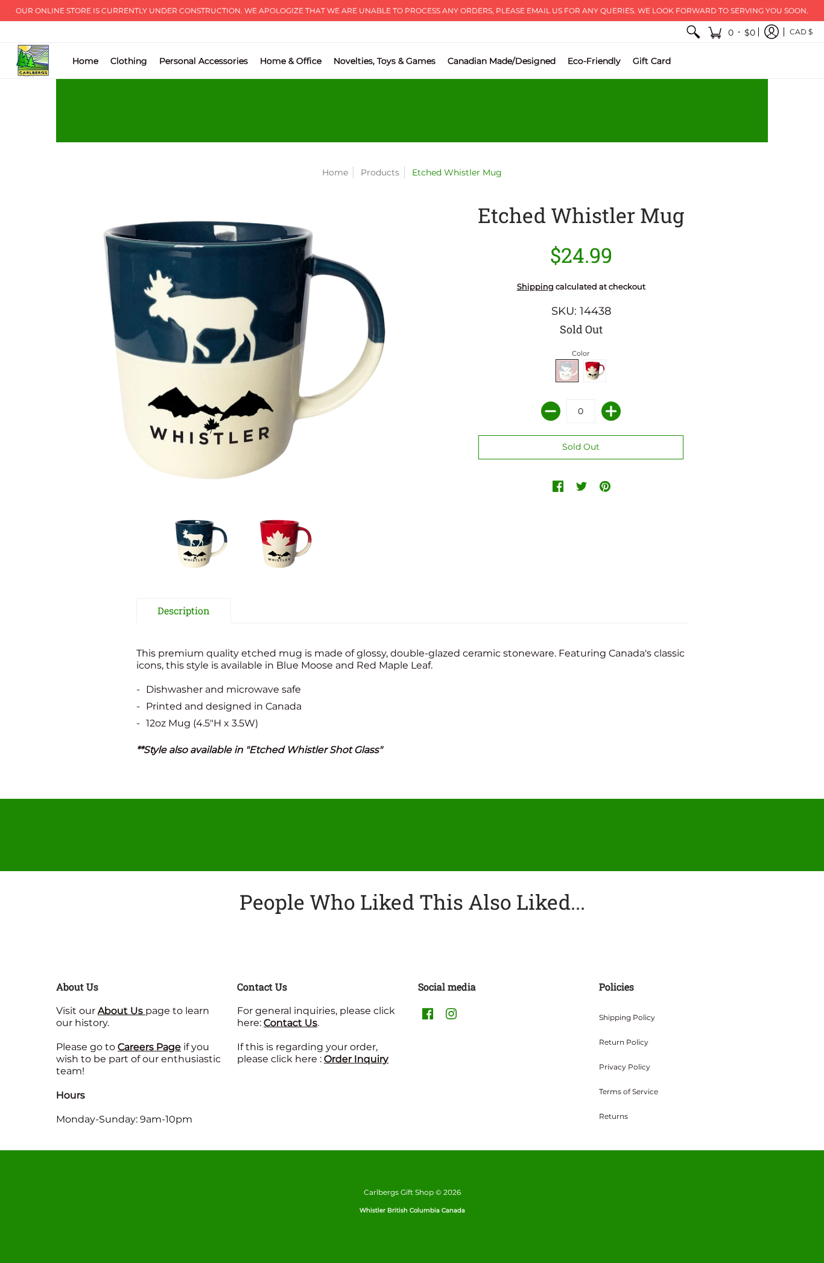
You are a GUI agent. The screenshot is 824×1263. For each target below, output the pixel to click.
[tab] (183, 610)
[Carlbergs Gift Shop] (33, 60)
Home (335, 172)
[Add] (611, 411)
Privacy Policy (624, 1066)
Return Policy (623, 1042)
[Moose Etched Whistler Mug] (201, 544)
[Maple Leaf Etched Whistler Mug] (285, 544)
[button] (731, 32)
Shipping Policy (627, 1017)
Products (380, 172)
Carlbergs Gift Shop (399, 1192)
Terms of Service (628, 1091)
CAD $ (801, 31)
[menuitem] (693, 32)
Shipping (535, 286)
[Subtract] (550, 411)
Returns (613, 1116)
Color (580, 353)
